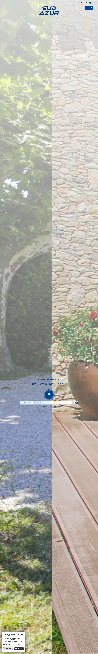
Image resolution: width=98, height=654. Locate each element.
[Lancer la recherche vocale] (49, 394)
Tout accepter (19, 648)
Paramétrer (8, 648)
